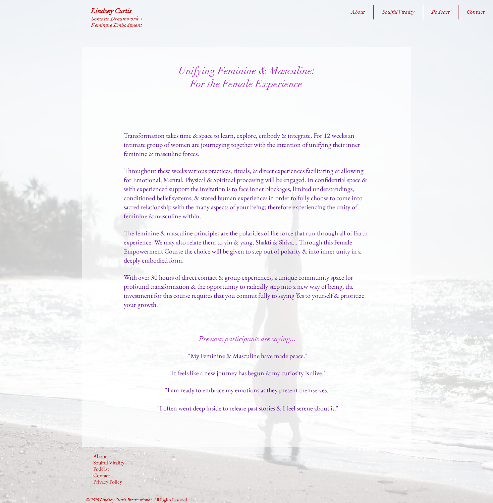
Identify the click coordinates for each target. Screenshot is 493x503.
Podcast (101, 469)
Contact (101, 475)
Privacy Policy (107, 482)
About (100, 456)
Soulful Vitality (108, 462)
